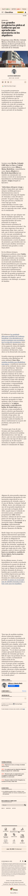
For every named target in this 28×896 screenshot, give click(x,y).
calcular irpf (5, 831)
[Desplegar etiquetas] (25, 698)
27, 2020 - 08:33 (14, 78)
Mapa (10, 884)
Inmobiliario (5, 20)
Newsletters (16, 884)
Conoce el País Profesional (14, 849)
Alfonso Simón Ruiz (14, 76)
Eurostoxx (8, 808)
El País (24, 15)
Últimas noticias (6, 762)
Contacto (8, 880)
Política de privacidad (19, 882)
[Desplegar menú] (3, 12)
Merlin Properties (6, 698)
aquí (24, 709)
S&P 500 (14, 9)
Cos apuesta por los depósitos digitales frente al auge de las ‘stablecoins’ (14, 770)
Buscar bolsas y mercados (9, 800)
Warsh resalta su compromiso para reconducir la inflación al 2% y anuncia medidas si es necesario (13, 775)
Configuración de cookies (9, 882)
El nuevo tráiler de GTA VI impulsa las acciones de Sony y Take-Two (13, 780)
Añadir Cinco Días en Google (10, 86)
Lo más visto (5, 788)
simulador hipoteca (14, 831)
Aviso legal (12, 880)
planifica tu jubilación (5, 837)
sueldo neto (22, 831)
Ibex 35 (3, 9)
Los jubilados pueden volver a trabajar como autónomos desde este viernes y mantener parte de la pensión (14, 793)
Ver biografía (12, 685)
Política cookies (18, 880)
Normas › (24, 691)
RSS (12, 884)
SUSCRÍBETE (20, 12)
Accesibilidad (5, 884)
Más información (5, 705)
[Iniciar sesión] (25, 12)
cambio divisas (14, 836)
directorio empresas (22, 837)
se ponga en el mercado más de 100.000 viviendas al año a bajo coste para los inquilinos (13, 582)
